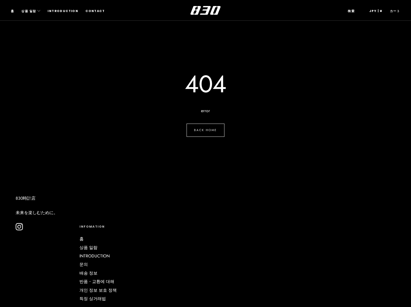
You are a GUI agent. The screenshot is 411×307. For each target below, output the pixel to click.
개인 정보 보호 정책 (98, 290)
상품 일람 (28, 11)
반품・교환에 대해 (96, 281)
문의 (83, 264)
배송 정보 (88, 273)
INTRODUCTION (63, 11)
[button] (351, 11)
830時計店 (26, 198)
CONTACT (95, 11)
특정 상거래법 (92, 299)
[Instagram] (19, 226)
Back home (205, 130)
